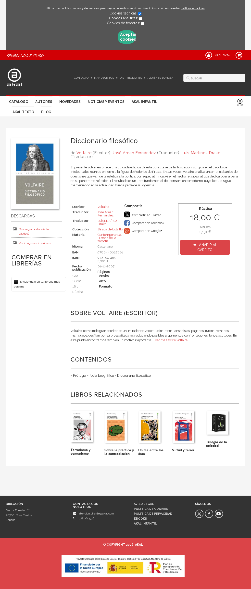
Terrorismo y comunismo (80, 452)
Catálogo (18, 102)
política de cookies (192, 8)
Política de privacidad (153, 513)
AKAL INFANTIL (145, 523)
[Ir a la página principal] (14, 77)
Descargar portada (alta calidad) (34, 231)
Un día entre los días (150, 452)
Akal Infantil (144, 102)
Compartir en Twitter (146, 215)
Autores (43, 102)
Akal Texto (23, 112)
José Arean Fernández (134, 152)
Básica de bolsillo (110, 229)
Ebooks (140, 518)
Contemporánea (109, 235)
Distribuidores (131, 77)
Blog (46, 112)
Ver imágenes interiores (34, 243)
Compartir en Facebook (147, 223)
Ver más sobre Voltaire (171, 340)
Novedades (70, 102)
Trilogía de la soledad (216, 444)
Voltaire (84, 152)
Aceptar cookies (128, 37)
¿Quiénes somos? (160, 77)
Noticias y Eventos (106, 102)
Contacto (81, 77)
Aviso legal (144, 504)
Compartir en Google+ (146, 231)
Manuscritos (104, 77)
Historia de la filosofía (107, 239)
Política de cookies (151, 509)
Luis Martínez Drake (200, 152)
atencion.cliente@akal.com (96, 513)
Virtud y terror (183, 450)
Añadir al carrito (207, 247)
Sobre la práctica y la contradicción (119, 452)
